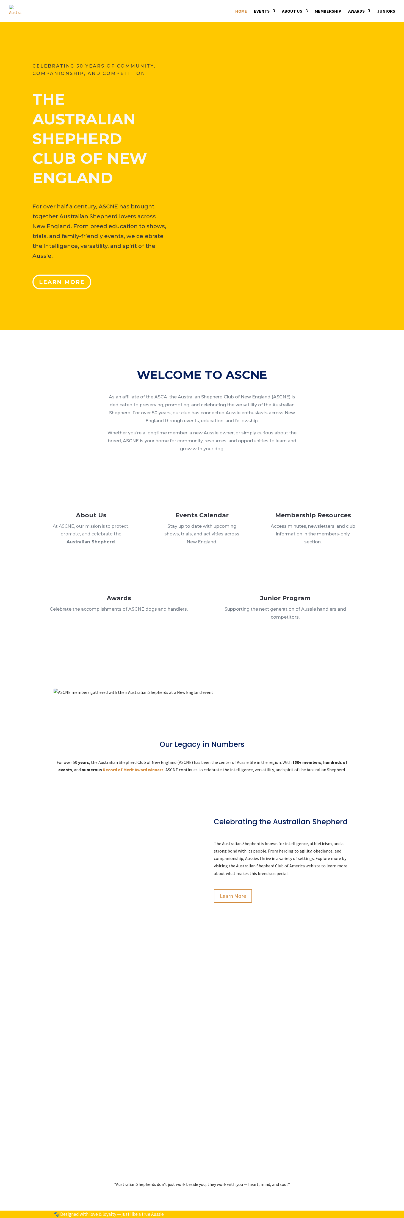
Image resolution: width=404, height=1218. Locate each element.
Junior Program (285, 598)
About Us (292, 11)
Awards (356, 11)
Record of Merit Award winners (133, 769)
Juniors (386, 11)
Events (262, 11)
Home (241, 11)
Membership (328, 11)
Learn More (62, 282)
